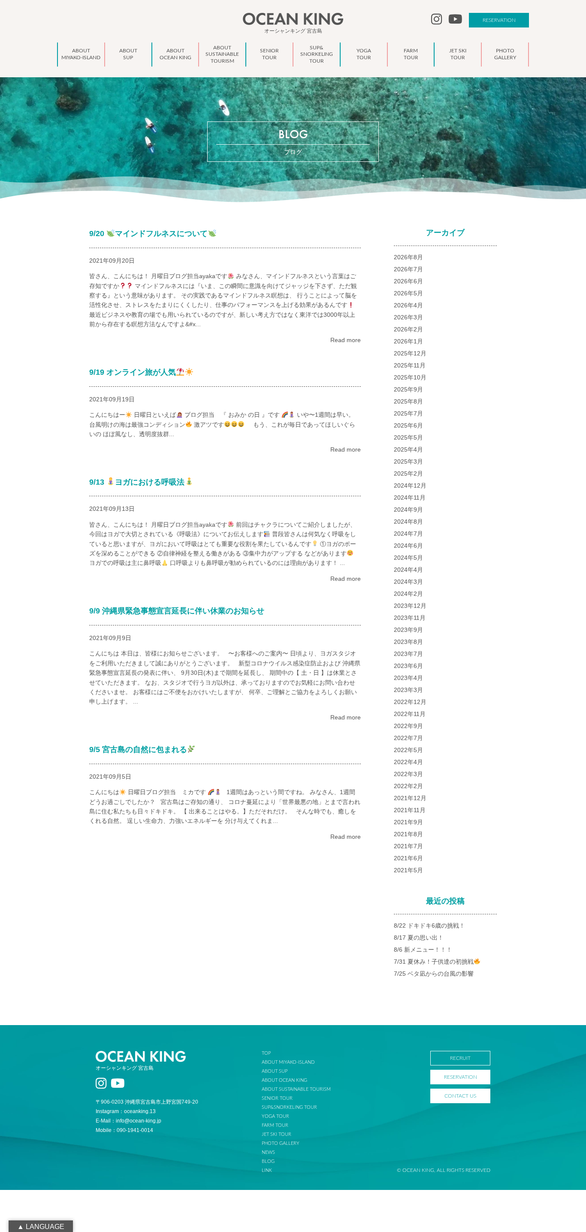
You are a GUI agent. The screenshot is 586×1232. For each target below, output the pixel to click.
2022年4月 (408, 762)
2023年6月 (408, 665)
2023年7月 (408, 653)
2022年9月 (408, 725)
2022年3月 (408, 774)
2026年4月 (408, 305)
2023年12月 (410, 605)
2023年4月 (408, 677)
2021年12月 (410, 798)
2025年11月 (410, 365)
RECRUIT (460, 1058)
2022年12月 (410, 701)
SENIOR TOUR (277, 1098)
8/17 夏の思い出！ (419, 937)
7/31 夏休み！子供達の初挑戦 (434, 961)
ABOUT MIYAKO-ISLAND (288, 1062)
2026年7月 (408, 269)
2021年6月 (408, 858)
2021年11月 (410, 810)
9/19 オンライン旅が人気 (132, 372)
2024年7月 (408, 533)
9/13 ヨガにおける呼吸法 (137, 482)
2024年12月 (410, 485)
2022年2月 (408, 786)
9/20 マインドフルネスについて (148, 233)
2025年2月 (408, 473)
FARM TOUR (275, 1125)
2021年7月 (408, 846)
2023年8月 (408, 641)
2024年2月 (408, 593)
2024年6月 (408, 545)
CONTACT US (460, 1095)
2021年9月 (408, 822)
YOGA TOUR (275, 1116)
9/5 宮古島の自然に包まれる (138, 749)
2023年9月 (408, 629)
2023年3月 (408, 689)
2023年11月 (410, 617)
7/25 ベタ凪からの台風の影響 (434, 973)
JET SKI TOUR (276, 1134)
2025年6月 (408, 425)
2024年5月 (408, 557)
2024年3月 (408, 581)
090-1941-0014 (135, 1130)
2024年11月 (410, 497)
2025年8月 (408, 401)
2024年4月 (408, 569)
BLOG (268, 1161)
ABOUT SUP (274, 1071)
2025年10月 (410, 377)
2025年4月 (408, 449)
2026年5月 (408, 293)
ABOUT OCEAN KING (284, 1080)
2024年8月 (408, 521)
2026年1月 (408, 341)
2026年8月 (408, 257)
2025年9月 (408, 389)
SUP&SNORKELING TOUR (289, 1107)
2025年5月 (408, 437)
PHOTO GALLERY (280, 1143)
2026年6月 (408, 281)
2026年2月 (408, 329)
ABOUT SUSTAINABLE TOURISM (296, 1089)
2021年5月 (408, 870)
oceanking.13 (140, 1111)
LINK (267, 1170)
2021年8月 (408, 834)
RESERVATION (499, 20)
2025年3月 (408, 461)
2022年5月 (408, 749)
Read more (345, 340)
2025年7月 (408, 413)
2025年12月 (410, 353)
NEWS (268, 1152)
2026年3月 (408, 317)
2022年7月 (408, 737)
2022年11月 (410, 713)
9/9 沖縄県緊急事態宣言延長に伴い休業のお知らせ (176, 611)
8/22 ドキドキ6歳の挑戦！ (429, 925)
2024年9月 (408, 509)
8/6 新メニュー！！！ (423, 949)
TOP (266, 1053)
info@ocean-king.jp (138, 1121)
